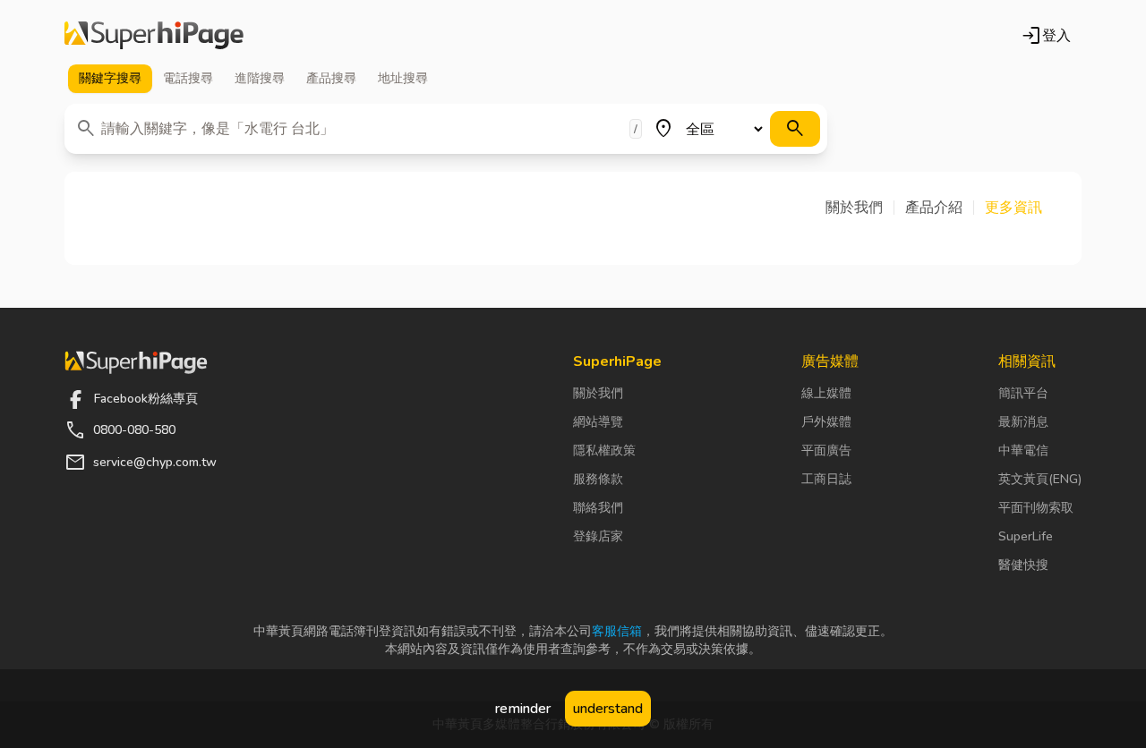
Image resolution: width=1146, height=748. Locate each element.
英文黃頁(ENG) (1040, 479)
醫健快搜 (1023, 565)
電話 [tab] (188, 78)
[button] (859, 207)
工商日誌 (826, 479)
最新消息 (1023, 421)
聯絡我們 (598, 507)
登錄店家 (598, 536)
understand (608, 708)
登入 (1046, 36)
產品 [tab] (331, 78)
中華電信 (1023, 450)
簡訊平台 (1023, 393)
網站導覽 (598, 421)
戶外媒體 (826, 421)
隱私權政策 (604, 450)
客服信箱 (617, 631)
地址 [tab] (403, 78)
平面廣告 (826, 450)
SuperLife (1025, 536)
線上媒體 (826, 393)
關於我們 (598, 393)
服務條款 (598, 479)
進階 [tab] (260, 78)
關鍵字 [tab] (110, 78)
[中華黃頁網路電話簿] (154, 35)
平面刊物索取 (1035, 507)
